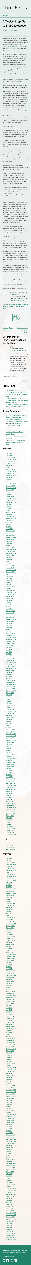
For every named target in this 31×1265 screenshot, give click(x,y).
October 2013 (10, 689)
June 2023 (9, 492)
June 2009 (9, 795)
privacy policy (10, 1256)
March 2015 (9, 656)
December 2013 (11, 684)
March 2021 (9, 529)
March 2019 (9, 563)
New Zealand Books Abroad (18, 300)
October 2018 (10, 572)
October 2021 (10, 520)
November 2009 (11, 785)
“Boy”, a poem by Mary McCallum (16, 398)
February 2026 (10, 457)
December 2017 (11, 590)
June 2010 (9, 771)
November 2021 (11, 518)
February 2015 (10, 658)
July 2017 (9, 600)
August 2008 (10, 816)
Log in (8, 843)
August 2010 (10, 766)
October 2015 (10, 641)
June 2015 (9, 650)
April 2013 (9, 701)
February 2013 (10, 705)
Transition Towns (16, 274)
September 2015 (11, 643)
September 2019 (11, 553)
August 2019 (10, 555)
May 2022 (9, 508)
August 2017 (10, 598)
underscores (15, 1252)
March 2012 (9, 727)
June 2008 (9, 820)
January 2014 (10, 682)
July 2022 (9, 504)
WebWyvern (21, 1250)
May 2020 (9, 543)
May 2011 (9, 748)
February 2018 (10, 586)
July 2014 (9, 672)
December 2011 (11, 734)
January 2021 (10, 533)
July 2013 (9, 695)
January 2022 (10, 514)
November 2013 (11, 686)
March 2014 (9, 678)
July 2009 (9, 793)
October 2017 (10, 594)
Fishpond (22, 298)
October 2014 (10, 666)
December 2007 (11, 832)
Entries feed (9, 845)
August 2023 (10, 490)
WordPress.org (10, 849)
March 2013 (9, 703)
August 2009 (10, 791)
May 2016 (9, 627)
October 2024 (10, 473)
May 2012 (9, 723)
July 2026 (9, 453)
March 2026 (9, 455)
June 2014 (9, 674)
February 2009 (10, 803)
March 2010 (9, 777)
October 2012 (10, 713)
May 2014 (9, 676)
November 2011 (11, 736)
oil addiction (13, 304)
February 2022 (10, 512)
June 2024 (9, 479)
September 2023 (11, 488)
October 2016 (10, 617)
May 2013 (9, 699)
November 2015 (11, 639)
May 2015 (9, 652)
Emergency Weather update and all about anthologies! (14, 425)
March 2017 (9, 609)
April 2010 (9, 775)
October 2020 (10, 535)
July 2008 (9, 818)
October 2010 (10, 762)
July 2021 (9, 525)
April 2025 (9, 467)
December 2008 (11, 807)
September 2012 (11, 715)
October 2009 (10, 787)
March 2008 (9, 826)
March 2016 (9, 631)
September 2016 (11, 619)
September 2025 (11, 465)
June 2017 (9, 602)
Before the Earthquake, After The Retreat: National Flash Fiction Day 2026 (16, 394)
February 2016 (10, 633)
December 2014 (11, 662)
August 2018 (10, 576)
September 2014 (11, 668)
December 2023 (11, 484)
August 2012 (10, 717)
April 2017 (9, 607)
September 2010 (11, 764)
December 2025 (11, 459)
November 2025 (11, 461)
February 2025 (10, 469)
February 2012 (10, 730)
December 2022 (11, 498)
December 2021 (11, 516)
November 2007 (11, 834)
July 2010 (9, 768)
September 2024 (11, 475)
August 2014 (10, 670)
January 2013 (10, 707)
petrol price (9, 306)
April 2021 (9, 527)
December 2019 (11, 549)
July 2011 (9, 744)
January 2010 (10, 781)
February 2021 (10, 531)
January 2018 (10, 588)
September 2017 (11, 596)
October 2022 (10, 500)
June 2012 (9, 721)
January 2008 (10, 830)
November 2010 (11, 760)
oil (8, 304)
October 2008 (10, 812)
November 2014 (11, 664)
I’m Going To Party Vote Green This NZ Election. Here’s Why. (16, 442)
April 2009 (9, 799)
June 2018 (9, 580)
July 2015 (9, 648)
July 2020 (9, 541)
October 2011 (10, 738)
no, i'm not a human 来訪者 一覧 (15, 415)
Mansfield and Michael (13, 390)
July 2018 (9, 578)
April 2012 (9, 725)
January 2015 (10, 660)
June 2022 (9, 506)
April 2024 (9, 481)
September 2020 (11, 537)
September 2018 (11, 574)
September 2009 (11, 789)
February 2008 (10, 828)
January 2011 (10, 756)
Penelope (9, 430)
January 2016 (10, 635)
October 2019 (10, 551)
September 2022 (11, 502)
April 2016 (9, 629)
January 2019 (10, 568)
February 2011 (10, 754)
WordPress (5, 1252)
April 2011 (9, 750)
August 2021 (10, 522)
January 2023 (10, 496)
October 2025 (10, 463)
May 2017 (9, 604)
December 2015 (11, 637)
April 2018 (9, 582)
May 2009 (9, 797)
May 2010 (9, 773)
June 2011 (9, 746)
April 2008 (9, 824)
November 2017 (11, 592)
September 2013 (11, 691)
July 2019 (9, 557)
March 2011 (9, 752)
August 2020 (10, 539)
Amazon (15, 294)
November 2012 (11, 711)
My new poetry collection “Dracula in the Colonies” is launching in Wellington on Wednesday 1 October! (17, 419)
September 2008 (11, 814)
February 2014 (10, 680)
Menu (5, 15)
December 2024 (11, 471)
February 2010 (10, 779)
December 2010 (11, 758)
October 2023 (10, 486)
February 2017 (10, 611)
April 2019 (9, 561)
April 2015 (9, 654)
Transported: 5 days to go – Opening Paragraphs (22, 330)
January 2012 (10, 732)
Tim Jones (15, 7)
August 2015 (10, 645)
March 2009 (9, 801)
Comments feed (10, 847)
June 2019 (9, 559)
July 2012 (9, 719)
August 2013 (10, 693)
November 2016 (11, 615)
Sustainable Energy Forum (10, 46)
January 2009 (10, 805)
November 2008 (11, 809)
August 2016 (10, 621)
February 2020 (10, 547)
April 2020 (9, 545)
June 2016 (9, 625)
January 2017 (10, 613)
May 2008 (9, 822)
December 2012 (11, 709)
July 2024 (9, 477)
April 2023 (9, 494)
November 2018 (11, 570)
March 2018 (9, 584)
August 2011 (10, 742)
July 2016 (9, 623)
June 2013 (9, 697)
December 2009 (11, 783)
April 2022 (9, 510)
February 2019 (10, 566)
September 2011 (11, 740)
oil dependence (21, 304)
